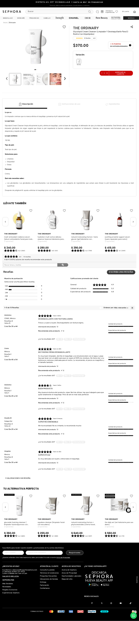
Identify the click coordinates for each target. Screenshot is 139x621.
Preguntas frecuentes (48, 576)
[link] (79, 38)
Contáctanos (45, 588)
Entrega (43, 582)
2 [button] (36, 69)
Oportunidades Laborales (71, 576)
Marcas (131, 18)
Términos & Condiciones (49, 573)
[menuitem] (7, 18)
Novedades (6, 587)
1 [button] (35, 69)
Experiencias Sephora (10, 593)
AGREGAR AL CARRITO (120, 73)
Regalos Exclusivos (9, 590)
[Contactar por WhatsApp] (133, 615)
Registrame (75, 553)
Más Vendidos (7, 584)
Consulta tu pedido (47, 570)
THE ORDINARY (86, 28)
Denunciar (79, 339)
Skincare (12, 23)
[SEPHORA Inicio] (12, 11)
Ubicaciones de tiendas (49, 579)
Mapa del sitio (67, 579)
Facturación (44, 585)
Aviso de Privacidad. (63, 557)
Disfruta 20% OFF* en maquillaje (53, 2)
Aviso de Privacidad (69, 573)
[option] (15, 79)
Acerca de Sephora (69, 570)
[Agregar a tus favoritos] (64, 27)
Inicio (5, 23)
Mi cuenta (125, 11)
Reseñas (87, 39)
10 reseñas (27, 257)
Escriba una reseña (122, 272)
